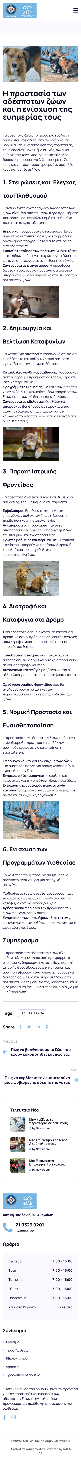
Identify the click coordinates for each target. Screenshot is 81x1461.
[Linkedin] (38, 1027)
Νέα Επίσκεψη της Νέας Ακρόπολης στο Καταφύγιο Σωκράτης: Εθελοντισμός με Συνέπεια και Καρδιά (48, 1141)
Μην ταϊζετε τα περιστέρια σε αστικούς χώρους (48, 1121)
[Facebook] (20, 1027)
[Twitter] (29, 1027)
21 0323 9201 (29, 1225)
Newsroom (43, 1128)
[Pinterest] (47, 1027)
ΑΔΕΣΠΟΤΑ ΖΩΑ (33, 1013)
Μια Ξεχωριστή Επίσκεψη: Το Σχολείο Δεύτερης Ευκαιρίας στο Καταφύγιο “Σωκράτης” (49, 1162)
